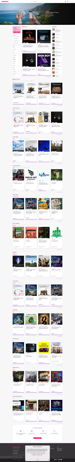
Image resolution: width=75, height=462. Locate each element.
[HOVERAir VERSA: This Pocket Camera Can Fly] (18, 117)
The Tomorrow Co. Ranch (17, 183)
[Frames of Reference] (56, 146)
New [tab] (17, 253)
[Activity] (67, 1)
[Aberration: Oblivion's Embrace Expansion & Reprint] (18, 203)
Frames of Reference (55, 154)
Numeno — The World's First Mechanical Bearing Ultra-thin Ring (44, 328)
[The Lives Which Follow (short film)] (18, 261)
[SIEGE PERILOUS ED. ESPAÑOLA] (56, 203)
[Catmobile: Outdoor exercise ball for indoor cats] (31, 319)
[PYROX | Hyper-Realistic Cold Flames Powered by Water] (29, 36)
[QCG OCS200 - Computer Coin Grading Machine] (44, 117)
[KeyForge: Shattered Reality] (18, 319)
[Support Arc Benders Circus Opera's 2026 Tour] (56, 319)
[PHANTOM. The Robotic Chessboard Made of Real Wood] (56, 88)
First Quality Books (55, 240)
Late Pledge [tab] (24, 109)
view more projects (59, 105)
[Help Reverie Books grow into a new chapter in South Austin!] (44, 175)
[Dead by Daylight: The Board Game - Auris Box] (31, 203)
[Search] (32, 1)
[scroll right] (50, 28)
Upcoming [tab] (17, 109)
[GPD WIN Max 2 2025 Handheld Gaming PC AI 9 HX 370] (31, 88)
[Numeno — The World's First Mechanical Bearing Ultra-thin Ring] (44, 319)
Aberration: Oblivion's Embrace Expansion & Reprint (17, 213)
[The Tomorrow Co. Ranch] (18, 175)
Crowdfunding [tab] (20, 109)
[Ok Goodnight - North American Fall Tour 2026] (31, 146)
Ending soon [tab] (28, 109)
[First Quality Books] (56, 232)
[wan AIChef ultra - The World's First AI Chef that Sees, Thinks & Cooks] (44, 36)
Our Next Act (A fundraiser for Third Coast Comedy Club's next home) (18, 155)
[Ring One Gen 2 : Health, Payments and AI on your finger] (29, 60)
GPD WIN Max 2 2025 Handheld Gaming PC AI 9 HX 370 (31, 97)
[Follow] (14, 238)
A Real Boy (28, 240)
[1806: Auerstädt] (18, 232)
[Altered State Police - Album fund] (44, 146)
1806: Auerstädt (16, 240)
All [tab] (22, 28)
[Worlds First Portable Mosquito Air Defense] (44, 88)
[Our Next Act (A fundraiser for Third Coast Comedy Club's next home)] (18, 146)
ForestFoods (54, 183)
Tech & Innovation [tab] (26, 28)
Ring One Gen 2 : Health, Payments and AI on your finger (56, 126)
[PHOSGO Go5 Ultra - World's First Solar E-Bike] (31, 261)
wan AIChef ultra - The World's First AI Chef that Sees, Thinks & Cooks (43, 46)
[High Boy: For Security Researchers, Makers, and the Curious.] (44, 60)
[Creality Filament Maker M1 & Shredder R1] (18, 88)
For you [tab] (14, 109)
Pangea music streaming (56, 269)
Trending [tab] (14, 282)
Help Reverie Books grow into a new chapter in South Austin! (44, 184)
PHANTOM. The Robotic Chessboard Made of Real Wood (56, 97)
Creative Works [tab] (31, 28)
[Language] (66, 1)
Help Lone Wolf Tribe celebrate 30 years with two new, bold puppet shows (44, 270)
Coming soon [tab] (14, 253)
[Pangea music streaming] (56, 261)
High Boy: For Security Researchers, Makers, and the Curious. (43, 70)
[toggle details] (36, 52)
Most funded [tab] (17, 282)
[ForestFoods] (56, 175)
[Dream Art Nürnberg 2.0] (31, 175)
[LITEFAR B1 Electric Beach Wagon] (31, 117)
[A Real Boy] (31, 232)
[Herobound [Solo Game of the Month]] (44, 203)
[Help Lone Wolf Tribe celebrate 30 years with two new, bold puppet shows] (44, 261)
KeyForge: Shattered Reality (18, 327)
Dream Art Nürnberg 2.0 (30, 183)
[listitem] (17, 47)
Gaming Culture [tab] (36, 28)
